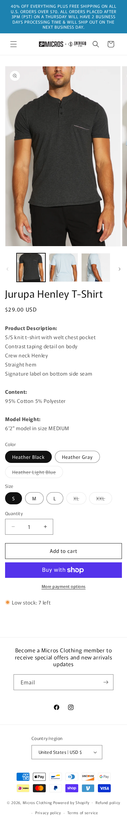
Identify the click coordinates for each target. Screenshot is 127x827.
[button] (13, 44)
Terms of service (82, 812)
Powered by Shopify (71, 802)
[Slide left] (7, 269)
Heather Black (28, 456)
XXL (104, 499)
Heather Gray (77, 456)
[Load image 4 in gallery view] (95, 267)
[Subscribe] (105, 682)
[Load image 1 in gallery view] (31, 267)
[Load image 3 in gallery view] (63, 267)
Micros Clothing (37, 802)
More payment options (64, 586)
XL (79, 499)
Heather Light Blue (37, 473)
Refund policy (108, 802)
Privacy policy (48, 812)
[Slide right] (119, 269)
